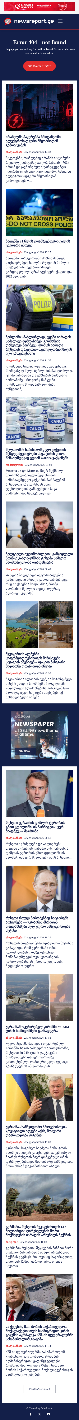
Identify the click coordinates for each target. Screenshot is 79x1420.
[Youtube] (48, 1414)
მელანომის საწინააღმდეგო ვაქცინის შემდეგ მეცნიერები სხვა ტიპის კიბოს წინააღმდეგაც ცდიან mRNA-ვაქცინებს (37, 454)
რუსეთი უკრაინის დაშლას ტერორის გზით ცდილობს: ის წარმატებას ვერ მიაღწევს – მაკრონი (35, 827)
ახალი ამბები (14, 152)
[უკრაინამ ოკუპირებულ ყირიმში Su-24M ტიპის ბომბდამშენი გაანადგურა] (39, 997)
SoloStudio (47, 1408)
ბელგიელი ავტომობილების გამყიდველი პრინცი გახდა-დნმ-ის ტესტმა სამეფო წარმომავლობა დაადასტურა (39, 558)
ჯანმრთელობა (14, 464)
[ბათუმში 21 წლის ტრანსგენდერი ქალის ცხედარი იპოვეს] (39, 212)
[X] (39, 1414)
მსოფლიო (12, 1242)
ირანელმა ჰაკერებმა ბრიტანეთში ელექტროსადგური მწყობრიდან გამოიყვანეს (33, 141)
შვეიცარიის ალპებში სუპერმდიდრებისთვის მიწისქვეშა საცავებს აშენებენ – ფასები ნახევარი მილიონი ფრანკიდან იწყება (35, 660)
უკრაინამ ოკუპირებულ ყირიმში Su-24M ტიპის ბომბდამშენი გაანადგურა (37, 1029)
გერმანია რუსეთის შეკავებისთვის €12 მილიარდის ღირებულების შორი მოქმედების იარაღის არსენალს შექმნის (38, 1231)
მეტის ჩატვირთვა (38, 1389)
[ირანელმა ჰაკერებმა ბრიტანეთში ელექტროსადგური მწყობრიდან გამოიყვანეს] (39, 107)
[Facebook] (30, 1414)
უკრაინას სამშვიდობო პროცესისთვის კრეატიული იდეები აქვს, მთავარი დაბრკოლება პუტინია (36, 1131)
